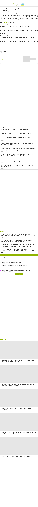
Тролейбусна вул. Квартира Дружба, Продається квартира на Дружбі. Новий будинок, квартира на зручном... (17, 361)
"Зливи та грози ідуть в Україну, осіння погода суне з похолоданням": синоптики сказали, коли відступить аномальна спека (18, 250)
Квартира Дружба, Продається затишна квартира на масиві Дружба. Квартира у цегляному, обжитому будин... (17, 385)
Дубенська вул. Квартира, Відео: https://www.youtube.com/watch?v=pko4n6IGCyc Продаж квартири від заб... (16, 409)
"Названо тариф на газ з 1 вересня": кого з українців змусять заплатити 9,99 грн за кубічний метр (18, 144)
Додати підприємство (19, 274)
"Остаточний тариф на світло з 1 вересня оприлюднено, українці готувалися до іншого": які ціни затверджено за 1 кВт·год (16, 160)
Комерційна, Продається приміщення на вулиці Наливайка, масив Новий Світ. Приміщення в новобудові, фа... (18, 433)
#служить (12, 49)
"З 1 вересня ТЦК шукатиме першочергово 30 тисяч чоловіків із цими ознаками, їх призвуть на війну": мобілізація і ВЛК (18, 245)
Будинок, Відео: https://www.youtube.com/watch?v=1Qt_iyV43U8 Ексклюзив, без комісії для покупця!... (16, 457)
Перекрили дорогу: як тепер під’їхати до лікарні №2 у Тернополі (16, 133)
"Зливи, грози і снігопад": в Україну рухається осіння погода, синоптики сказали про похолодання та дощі (17, 240)
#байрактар (4, 49)
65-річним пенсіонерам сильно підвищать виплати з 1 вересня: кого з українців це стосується (17, 166)
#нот (15, 49)
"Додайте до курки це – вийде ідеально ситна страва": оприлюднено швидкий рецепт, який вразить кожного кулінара (17, 155)
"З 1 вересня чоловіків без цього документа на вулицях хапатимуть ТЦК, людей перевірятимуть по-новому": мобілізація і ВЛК (18, 235)
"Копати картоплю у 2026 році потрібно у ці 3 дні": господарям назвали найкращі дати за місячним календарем (18, 149)
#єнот (1, 49)
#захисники (8, 49)
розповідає (6, 22)
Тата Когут (4, 51)
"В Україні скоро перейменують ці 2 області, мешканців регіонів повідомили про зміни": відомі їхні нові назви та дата (16, 138)
